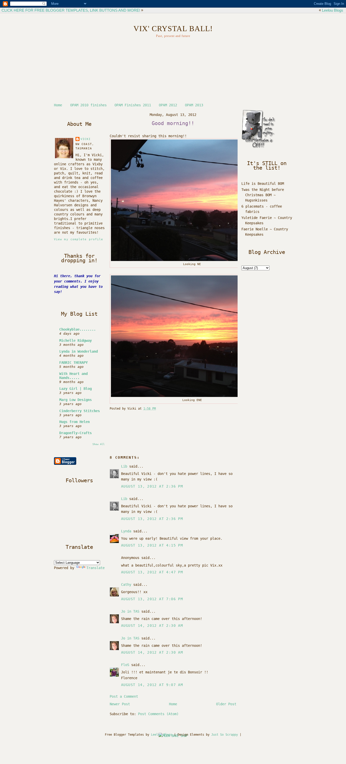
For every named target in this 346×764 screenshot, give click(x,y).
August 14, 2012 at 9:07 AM (152, 685)
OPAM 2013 (194, 105)
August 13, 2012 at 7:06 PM (152, 599)
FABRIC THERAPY (73, 362)
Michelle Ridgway (75, 340)
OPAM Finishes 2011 (132, 105)
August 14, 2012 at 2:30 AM (152, 626)
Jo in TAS (130, 611)
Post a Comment (124, 696)
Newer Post (120, 704)
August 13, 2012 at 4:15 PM (152, 545)
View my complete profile (78, 239)
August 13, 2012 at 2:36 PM (152, 486)
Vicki (86, 139)
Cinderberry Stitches (79, 411)
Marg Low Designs (75, 400)
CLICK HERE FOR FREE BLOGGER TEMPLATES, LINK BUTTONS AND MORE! (71, 10)
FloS (125, 665)
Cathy (126, 584)
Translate (95, 568)
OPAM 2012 (168, 105)
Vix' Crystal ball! (173, 29)
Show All (98, 444)
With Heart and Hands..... (73, 376)
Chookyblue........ (77, 329)
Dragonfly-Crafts (75, 433)
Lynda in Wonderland (78, 351)
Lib (124, 466)
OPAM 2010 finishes (88, 105)
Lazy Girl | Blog (75, 389)
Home (58, 105)
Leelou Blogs (332, 10)
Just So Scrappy (224, 734)
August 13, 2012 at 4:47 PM (152, 572)
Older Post (226, 704)
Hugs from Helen (74, 422)
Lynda (126, 531)
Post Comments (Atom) (158, 714)
